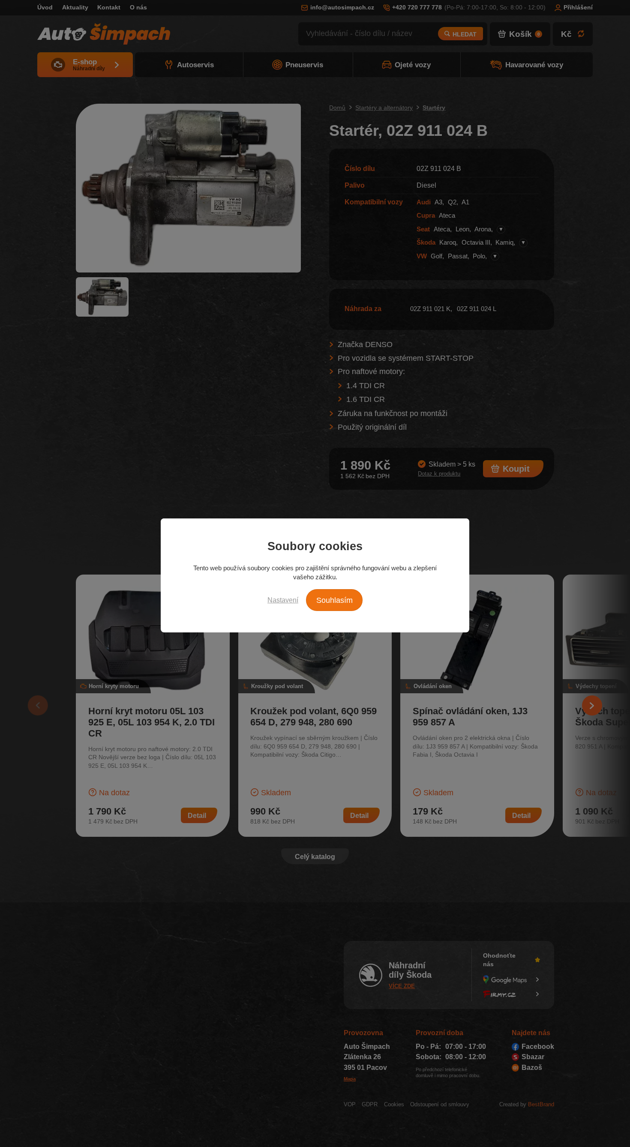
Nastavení (282, 600)
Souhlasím (334, 600)
